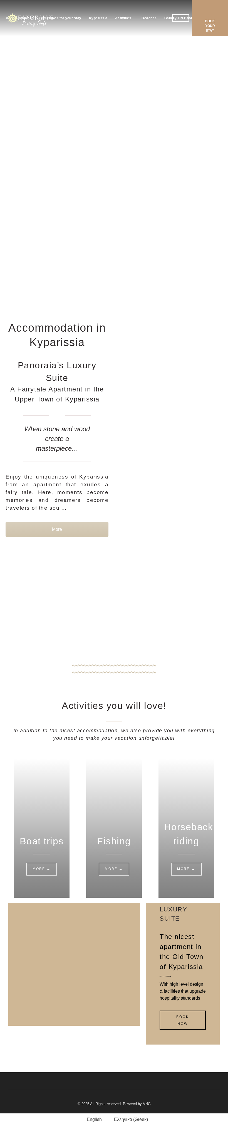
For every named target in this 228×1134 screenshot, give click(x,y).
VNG (147, 1104)
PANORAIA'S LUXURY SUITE (180, 909)
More (57, 529)
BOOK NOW (182, 1020)
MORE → (42, 869)
